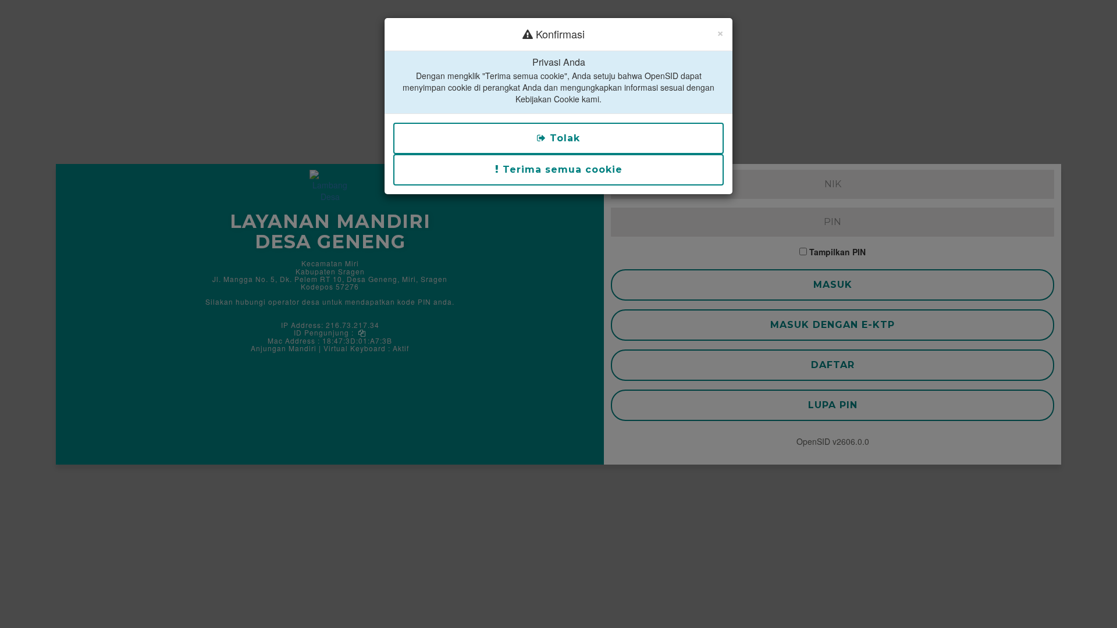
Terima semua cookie (560, 169)
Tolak (563, 138)
